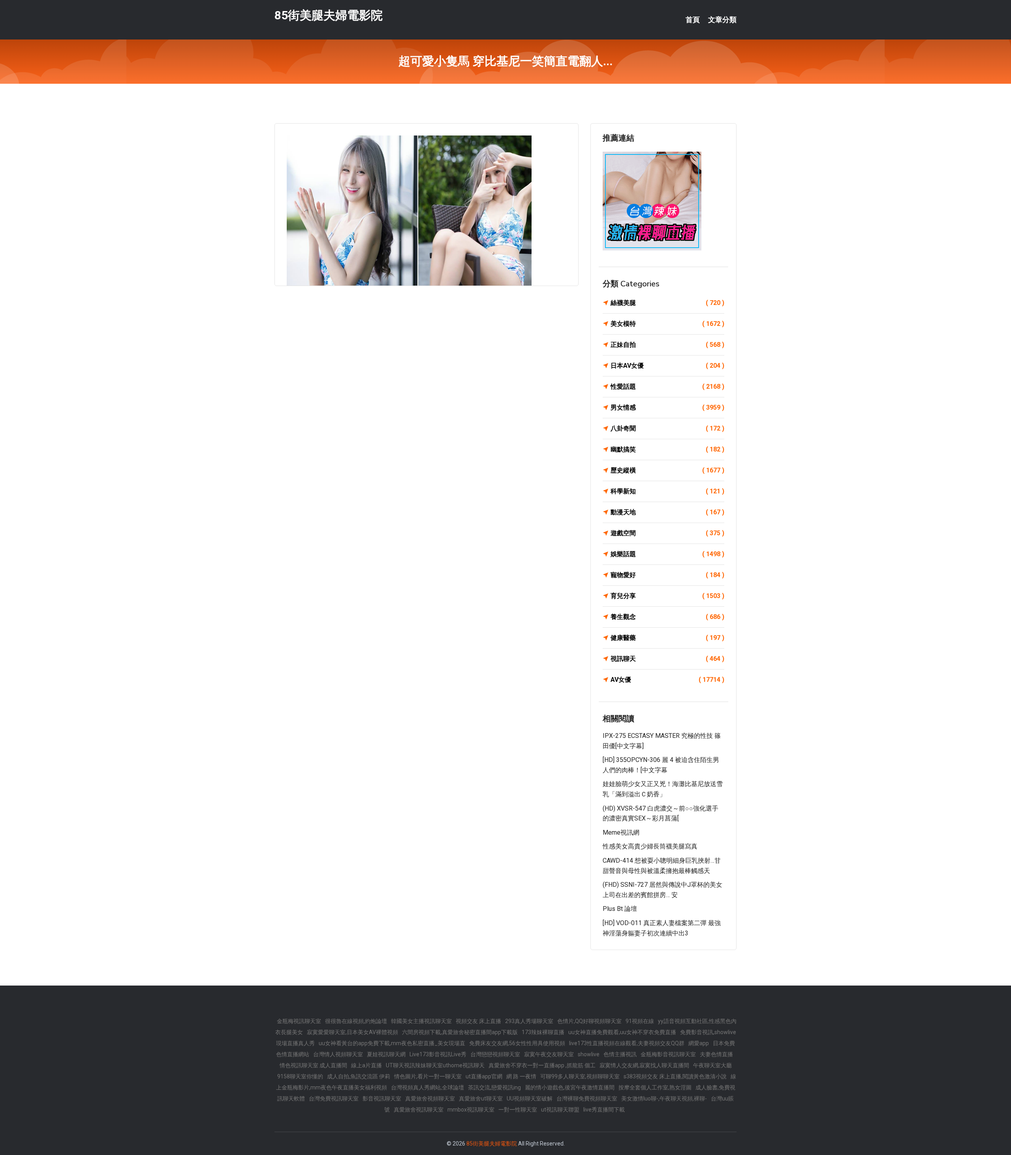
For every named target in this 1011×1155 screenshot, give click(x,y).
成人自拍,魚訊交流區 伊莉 (358, 1076)
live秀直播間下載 (604, 1109)
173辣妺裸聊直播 (543, 1032)
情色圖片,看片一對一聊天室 (428, 1076)
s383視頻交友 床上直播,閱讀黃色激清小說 (675, 1076)
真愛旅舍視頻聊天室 (430, 1098)
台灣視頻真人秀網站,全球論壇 (427, 1087)
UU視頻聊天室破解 (529, 1098)
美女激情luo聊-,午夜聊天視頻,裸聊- (664, 1098)
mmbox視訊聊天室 (470, 1109)
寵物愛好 (667, 575)
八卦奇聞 (667, 428)
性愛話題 (667, 386)
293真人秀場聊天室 (529, 1021)
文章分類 (722, 20)
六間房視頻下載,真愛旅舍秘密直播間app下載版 (460, 1032)
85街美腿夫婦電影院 (328, 15)
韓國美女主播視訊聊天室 (421, 1021)
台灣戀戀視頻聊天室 (495, 1054)
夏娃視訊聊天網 (386, 1054)
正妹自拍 (667, 344)
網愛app (698, 1043)
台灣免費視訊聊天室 (334, 1098)
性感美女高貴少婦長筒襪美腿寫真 (650, 846)
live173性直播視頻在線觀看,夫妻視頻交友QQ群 (626, 1043)
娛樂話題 (667, 554)
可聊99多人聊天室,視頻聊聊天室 (580, 1076)
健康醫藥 (667, 637)
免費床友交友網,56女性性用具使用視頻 (517, 1043)
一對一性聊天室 (517, 1109)
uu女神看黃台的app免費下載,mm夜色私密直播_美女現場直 (392, 1043)
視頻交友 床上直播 (478, 1021)
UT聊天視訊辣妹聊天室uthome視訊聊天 (435, 1065)
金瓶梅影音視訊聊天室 (668, 1054)
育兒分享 (667, 596)
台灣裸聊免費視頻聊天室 (586, 1098)
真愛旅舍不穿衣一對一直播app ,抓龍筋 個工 (542, 1065)
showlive (588, 1054)
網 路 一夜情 (521, 1076)
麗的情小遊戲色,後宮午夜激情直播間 (569, 1087)
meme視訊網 (621, 832)
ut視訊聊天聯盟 (560, 1109)
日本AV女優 (667, 365)
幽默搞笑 (667, 449)
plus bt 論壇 (620, 908)
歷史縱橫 (667, 470)
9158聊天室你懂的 (300, 1076)
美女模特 (667, 323)
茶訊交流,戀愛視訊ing (494, 1087)
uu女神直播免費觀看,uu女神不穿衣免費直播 (622, 1032)
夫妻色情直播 (716, 1054)
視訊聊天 (667, 658)
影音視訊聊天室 (382, 1098)
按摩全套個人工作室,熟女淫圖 (655, 1087)
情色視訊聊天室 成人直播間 (313, 1065)
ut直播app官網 (484, 1076)
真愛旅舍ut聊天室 (481, 1098)
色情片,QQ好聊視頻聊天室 (589, 1021)
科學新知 (667, 491)
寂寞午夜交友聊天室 (549, 1054)
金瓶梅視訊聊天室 (299, 1021)
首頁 (693, 20)
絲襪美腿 (667, 303)
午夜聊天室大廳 (712, 1065)
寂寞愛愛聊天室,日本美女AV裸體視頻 (352, 1032)
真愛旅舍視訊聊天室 (418, 1109)
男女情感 (667, 407)
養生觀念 (667, 617)
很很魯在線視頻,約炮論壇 (356, 1021)
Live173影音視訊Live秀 (438, 1054)
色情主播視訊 (620, 1054)
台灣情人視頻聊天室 (338, 1054)
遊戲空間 (667, 533)
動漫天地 (667, 512)
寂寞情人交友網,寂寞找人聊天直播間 (644, 1065)
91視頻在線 (640, 1021)
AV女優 (667, 679)
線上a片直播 (366, 1065)
